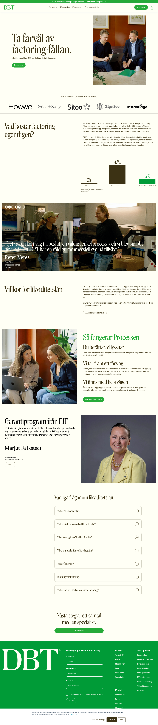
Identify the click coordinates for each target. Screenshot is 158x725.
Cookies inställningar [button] (98, 720)
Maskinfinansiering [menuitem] (144, 681)
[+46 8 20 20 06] (152, 8)
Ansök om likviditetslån (94, 313)
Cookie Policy (74, 714)
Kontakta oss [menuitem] (120, 695)
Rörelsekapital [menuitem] (143, 668)
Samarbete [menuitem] (119, 677)
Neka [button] (122, 720)
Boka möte (18, 65)
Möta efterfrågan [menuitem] (143, 677)
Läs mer (8, 267)
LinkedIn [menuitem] (118, 704)
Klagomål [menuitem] (118, 708)
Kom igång (141, 8)
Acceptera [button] (111, 720)
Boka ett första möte (93, 399)
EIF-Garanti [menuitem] (119, 673)
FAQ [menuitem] (117, 668)
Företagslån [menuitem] (142, 655)
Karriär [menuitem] (117, 659)
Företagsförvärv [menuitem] (143, 673)
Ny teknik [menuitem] (141, 690)
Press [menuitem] (117, 699)
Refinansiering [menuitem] (143, 664)
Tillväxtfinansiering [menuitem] (144, 686)
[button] (53, 8)
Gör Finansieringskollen (96, 2)
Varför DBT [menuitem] (119, 655)
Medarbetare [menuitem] (120, 664)
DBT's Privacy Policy (93, 694)
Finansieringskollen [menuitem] (145, 659)
